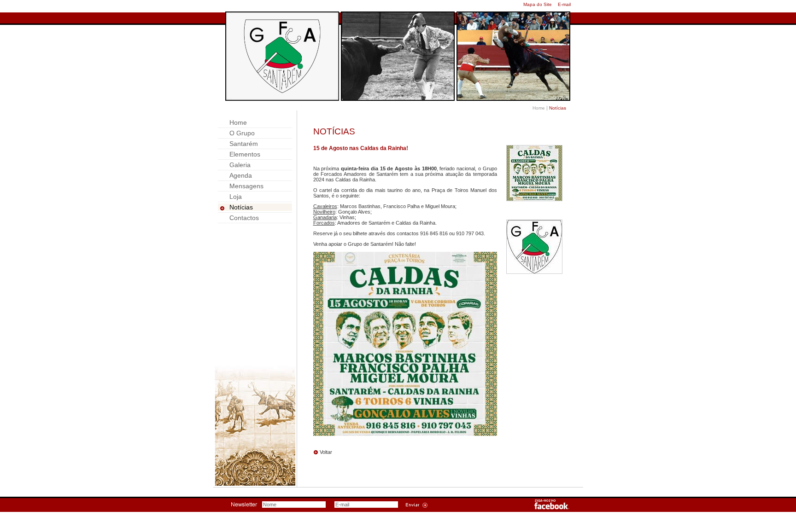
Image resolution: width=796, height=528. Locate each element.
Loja (235, 196)
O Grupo (242, 133)
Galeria (240, 164)
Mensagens (246, 186)
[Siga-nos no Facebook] (552, 507)
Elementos (244, 154)
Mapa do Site (537, 4)
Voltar (326, 452)
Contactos (244, 217)
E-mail (564, 4)
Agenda (240, 175)
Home (539, 107)
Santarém (243, 143)
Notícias (241, 207)
